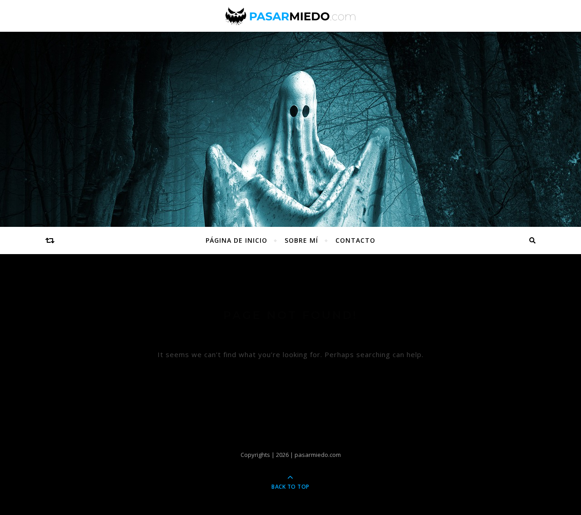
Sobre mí (301, 240)
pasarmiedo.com (318, 455)
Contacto (355, 240)
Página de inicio (236, 240)
